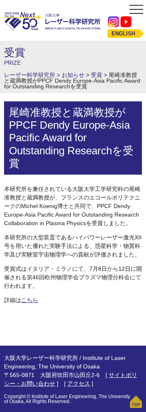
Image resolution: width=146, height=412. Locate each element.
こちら (29, 300)
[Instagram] (113, 21)
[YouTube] (125, 21)
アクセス (78, 383)
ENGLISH (123, 34)
